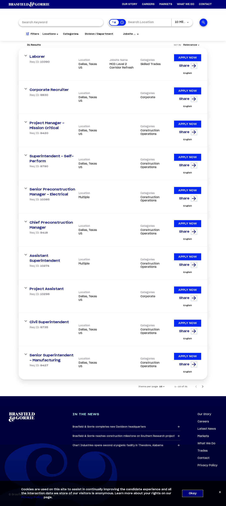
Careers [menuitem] (148, 4)
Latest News (207, 429)
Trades (203, 450)
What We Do (206, 443)
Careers (203, 421)
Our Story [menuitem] (129, 4)
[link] (113, 64)
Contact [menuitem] (205, 4)
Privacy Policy (207, 465)
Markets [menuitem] (165, 4)
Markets (203, 436)
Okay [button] (193, 493)
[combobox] (61, 22)
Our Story (204, 414)
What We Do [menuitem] (185, 4)
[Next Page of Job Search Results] (202, 386)
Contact (203, 458)
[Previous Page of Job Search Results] (196, 386)
